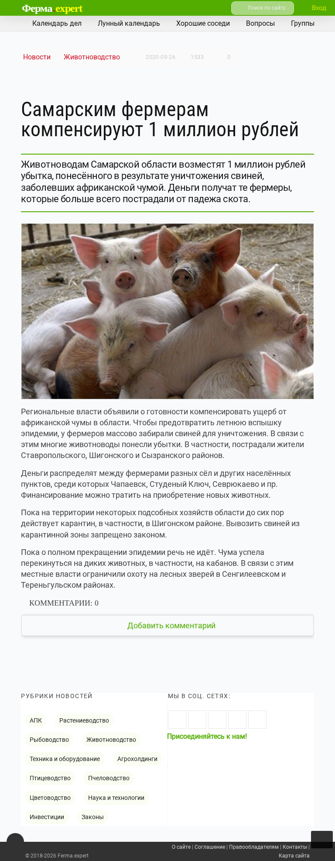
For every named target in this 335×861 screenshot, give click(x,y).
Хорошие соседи (203, 23)
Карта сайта (294, 856)
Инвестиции (47, 816)
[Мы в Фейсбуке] (217, 719)
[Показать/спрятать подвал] (15, 842)
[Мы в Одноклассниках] (197, 719)
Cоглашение (210, 847)
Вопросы (260, 23)
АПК (36, 720)
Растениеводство (84, 720)
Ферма (52, 8)
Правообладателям (254, 847)
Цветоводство (50, 797)
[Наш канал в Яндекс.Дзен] (237, 719)
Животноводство (92, 57)
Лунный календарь (129, 23)
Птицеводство (50, 778)
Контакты (295, 847)
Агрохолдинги (137, 758)
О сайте (181, 847)
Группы (302, 23)
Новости (37, 57)
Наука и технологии (116, 797)
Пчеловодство (109, 778)
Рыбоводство (49, 739)
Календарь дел (57, 23)
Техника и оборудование (65, 758)
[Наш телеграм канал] (257, 719)
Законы (93, 816)
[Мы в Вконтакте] (177, 719)
